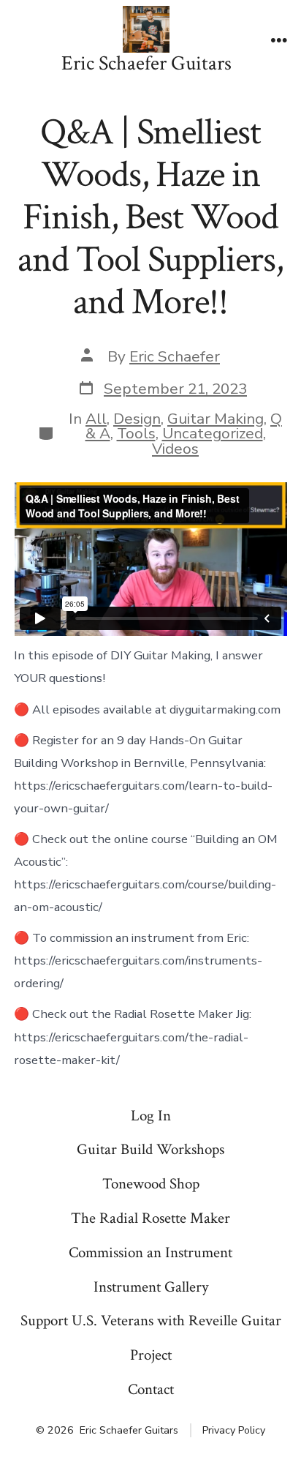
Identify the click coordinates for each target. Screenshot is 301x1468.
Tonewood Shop (150, 1184)
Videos (175, 448)
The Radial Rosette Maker (150, 1218)
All (96, 418)
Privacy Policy (233, 1430)
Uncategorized (212, 433)
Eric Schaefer (174, 356)
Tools (136, 433)
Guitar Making (215, 418)
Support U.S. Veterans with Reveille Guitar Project (150, 1338)
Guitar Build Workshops (150, 1149)
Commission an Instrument (150, 1252)
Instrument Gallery (151, 1287)
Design (137, 418)
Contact (151, 1389)
